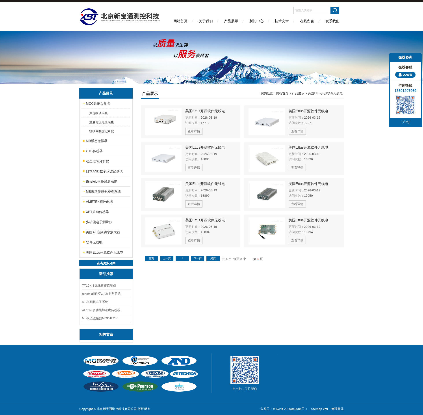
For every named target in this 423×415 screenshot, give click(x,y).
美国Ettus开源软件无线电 (104, 252)
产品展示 (231, 21)
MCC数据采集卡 (98, 103)
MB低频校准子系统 (95, 302)
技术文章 (282, 21)
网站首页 (180, 21)
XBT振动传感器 (97, 212)
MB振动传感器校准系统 (103, 191)
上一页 (167, 258)
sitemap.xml (319, 409)
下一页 (198, 258)
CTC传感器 (94, 151)
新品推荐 (106, 274)
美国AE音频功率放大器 (103, 232)
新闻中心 (256, 21)
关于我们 (206, 21)
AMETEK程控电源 (99, 202)
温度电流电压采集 (101, 122)
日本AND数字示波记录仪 (104, 171)
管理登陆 (337, 409)
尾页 (213, 258)
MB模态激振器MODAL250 (100, 318)
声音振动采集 (98, 113)
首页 (151, 258)
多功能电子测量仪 (99, 222)
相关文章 (106, 334)
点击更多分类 (106, 263)
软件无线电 (94, 242)
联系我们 (332, 21)
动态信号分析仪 (97, 161)
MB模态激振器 (97, 141)
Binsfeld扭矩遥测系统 (101, 181)
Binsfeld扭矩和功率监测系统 (101, 293)
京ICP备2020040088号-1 (290, 409)
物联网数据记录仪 (101, 131)
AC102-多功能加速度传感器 (101, 310)
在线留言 (307, 21)
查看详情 (194, 131)
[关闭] (405, 122)
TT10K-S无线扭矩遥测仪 (99, 285)
